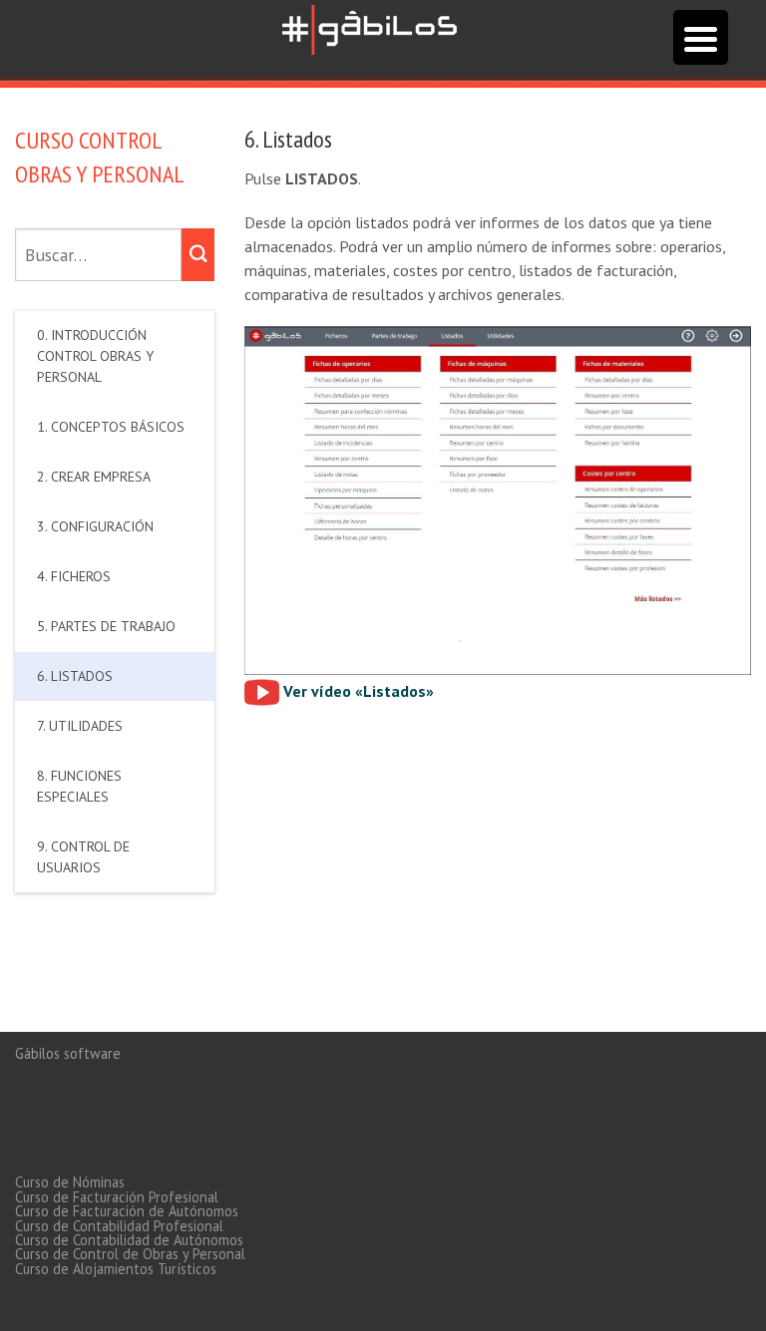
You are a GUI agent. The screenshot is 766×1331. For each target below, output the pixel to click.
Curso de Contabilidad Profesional (119, 1225)
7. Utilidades (80, 726)
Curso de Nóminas (70, 1181)
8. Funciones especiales (79, 786)
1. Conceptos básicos (111, 427)
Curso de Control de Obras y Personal (130, 1253)
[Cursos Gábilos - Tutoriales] (369, 27)
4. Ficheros (74, 576)
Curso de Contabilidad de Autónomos (129, 1239)
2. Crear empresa (94, 477)
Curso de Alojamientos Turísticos (115, 1268)
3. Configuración (95, 526)
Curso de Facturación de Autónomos (126, 1210)
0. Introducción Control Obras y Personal (95, 356)
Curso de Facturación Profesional (116, 1196)
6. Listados (75, 676)
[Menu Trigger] (700, 37)
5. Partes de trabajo (106, 626)
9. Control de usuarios (83, 856)
